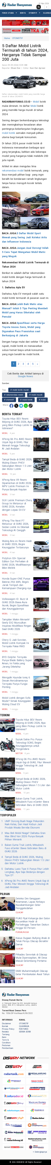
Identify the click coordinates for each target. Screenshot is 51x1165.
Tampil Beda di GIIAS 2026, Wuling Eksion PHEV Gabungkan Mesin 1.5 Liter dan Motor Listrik (17, 464)
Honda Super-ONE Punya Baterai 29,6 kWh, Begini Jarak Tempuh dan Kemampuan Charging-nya (16, 583)
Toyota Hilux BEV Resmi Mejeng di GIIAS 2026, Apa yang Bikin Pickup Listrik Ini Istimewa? (17, 423)
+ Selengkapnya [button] (40, 1152)
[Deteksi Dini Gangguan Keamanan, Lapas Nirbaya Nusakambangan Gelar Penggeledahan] (7, 904)
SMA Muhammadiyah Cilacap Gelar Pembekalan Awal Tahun (33, 972)
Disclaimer (6, 1023)
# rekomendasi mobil (13, 394)
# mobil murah (35, 394)
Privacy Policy (8, 1029)
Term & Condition (6, 1041)
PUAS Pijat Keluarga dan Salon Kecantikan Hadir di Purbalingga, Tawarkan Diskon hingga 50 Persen (33, 923)
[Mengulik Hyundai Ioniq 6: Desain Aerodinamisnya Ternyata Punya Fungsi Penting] (41, 683)
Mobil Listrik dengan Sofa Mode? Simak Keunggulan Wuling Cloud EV (16, 701)
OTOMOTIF (33, 13)
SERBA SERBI (25, 1031)
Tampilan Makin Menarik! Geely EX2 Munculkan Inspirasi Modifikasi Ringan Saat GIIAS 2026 (16, 624)
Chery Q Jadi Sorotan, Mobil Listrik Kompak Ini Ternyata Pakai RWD (15, 643)
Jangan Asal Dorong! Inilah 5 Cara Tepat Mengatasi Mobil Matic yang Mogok (25, 252)
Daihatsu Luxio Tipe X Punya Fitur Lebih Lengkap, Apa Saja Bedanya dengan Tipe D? (25, 872)
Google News (25, 376)
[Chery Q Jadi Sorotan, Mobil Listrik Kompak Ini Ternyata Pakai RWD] (41, 645)
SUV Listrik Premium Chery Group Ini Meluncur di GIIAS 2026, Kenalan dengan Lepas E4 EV (17, 505)
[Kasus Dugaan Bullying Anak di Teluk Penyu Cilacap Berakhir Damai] (7, 943)
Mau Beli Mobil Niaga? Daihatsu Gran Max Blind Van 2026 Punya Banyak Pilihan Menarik (23, 836)
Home (7, 38)
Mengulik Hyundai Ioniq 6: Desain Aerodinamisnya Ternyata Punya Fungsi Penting (16, 682)
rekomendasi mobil (13, 171)
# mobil (42, 399)
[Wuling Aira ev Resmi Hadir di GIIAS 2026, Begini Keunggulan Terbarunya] (41, 546)
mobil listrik (8, 133)
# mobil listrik (26, 399)
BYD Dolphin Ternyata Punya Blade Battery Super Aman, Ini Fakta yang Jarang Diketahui (17, 662)
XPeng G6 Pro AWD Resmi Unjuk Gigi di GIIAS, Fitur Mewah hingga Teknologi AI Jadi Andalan (17, 444)
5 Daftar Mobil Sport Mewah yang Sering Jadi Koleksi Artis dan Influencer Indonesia (24, 238)
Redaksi (5, 1031)
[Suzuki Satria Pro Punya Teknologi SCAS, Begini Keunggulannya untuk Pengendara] (7, 745)
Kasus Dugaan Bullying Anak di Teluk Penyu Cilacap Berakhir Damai (33, 941)
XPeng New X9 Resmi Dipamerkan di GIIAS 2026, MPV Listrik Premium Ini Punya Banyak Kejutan (17, 484)
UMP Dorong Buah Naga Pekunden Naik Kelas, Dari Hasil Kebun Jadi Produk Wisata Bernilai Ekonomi (22, 824)
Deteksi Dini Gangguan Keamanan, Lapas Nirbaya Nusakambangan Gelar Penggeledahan (30, 903)
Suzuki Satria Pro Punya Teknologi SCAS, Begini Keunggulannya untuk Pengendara (29, 744)
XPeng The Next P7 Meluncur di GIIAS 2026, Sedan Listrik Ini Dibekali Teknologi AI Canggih (15, 525)
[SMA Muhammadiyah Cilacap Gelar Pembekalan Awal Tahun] (7, 976)
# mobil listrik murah (19, 390)
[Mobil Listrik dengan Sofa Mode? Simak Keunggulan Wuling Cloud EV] (41, 703)
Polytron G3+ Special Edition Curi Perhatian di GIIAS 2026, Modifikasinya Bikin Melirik (16, 563)
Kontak (5, 1026)
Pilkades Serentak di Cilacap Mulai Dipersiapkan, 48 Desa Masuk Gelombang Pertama (31, 958)
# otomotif (9, 399)
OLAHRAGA (24, 1026)
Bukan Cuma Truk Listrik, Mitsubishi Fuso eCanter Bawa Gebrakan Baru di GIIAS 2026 (32, 802)
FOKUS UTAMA (8, 13)
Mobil (36, 102)
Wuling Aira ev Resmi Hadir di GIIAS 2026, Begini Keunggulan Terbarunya (17, 544)
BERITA (23, 13)
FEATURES (23, 1029)
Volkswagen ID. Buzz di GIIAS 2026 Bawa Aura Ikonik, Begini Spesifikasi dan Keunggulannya (15, 604)
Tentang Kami (5, 1036)
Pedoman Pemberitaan (7, 1047)
